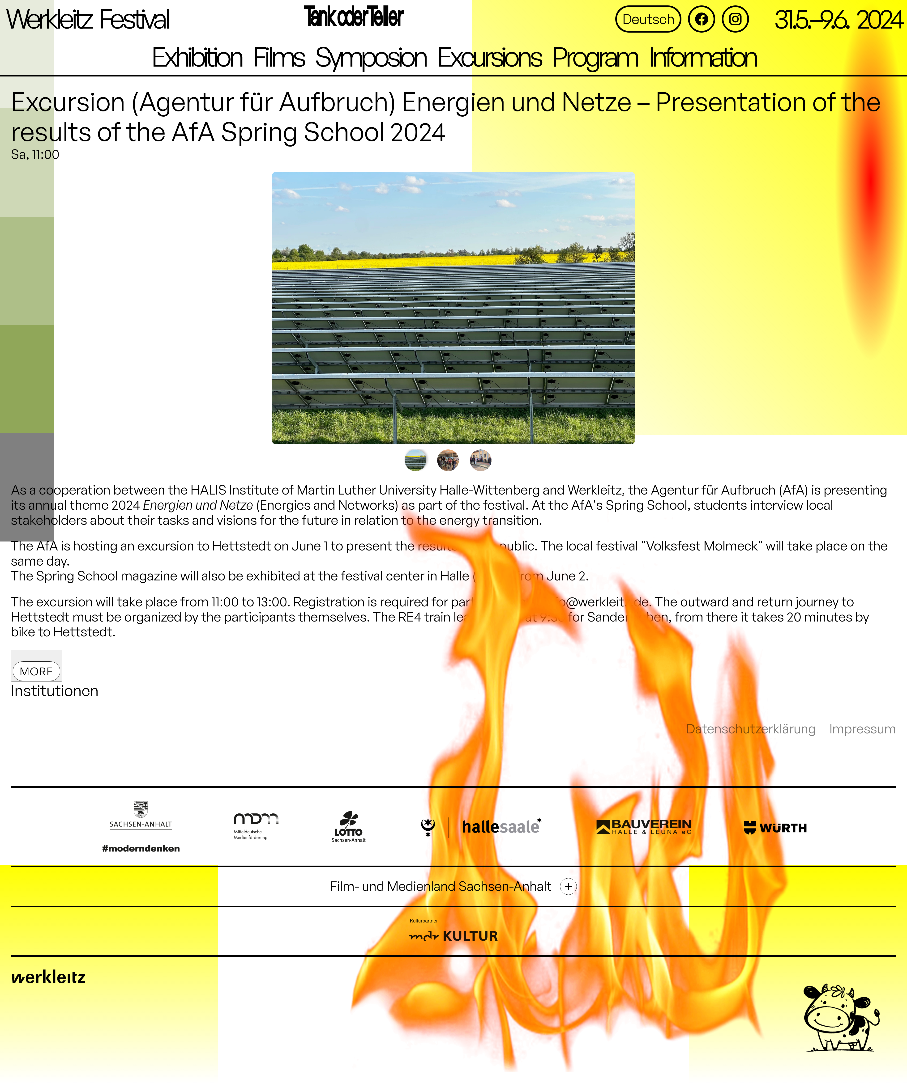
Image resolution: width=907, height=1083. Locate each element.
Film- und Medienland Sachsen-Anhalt (441, 886)
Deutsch (648, 18)
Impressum (863, 728)
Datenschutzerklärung (751, 728)
